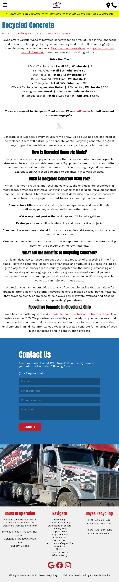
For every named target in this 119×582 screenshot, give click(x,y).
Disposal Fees (59, 531)
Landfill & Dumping (60, 522)
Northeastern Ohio (103, 314)
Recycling (59, 519)
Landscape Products (28, 33)
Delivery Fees (59, 528)
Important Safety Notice (60, 543)
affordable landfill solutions (67, 314)
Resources (60, 540)
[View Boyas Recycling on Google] (51, 565)
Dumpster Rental (59, 534)
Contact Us (59, 537)
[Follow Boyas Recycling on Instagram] (68, 565)
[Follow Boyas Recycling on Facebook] (59, 565)
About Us (59, 546)
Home (5, 33)
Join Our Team (59, 552)
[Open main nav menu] (5, 5)
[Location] (108, 5)
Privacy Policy (60, 555)
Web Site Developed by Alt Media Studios (86, 575)
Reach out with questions (68, 48)
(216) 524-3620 (60, 363)
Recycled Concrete (58, 33)
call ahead (83, 111)
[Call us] (114, 5)
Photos (60, 549)
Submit (29, 426)
